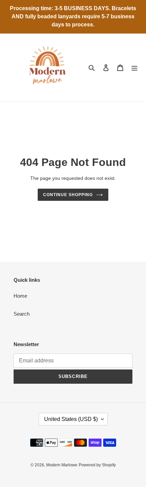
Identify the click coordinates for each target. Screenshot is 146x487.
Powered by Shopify (97, 465)
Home (20, 296)
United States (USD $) (71, 419)
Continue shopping (68, 194)
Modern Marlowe (61, 465)
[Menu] (134, 67)
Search (22, 314)
